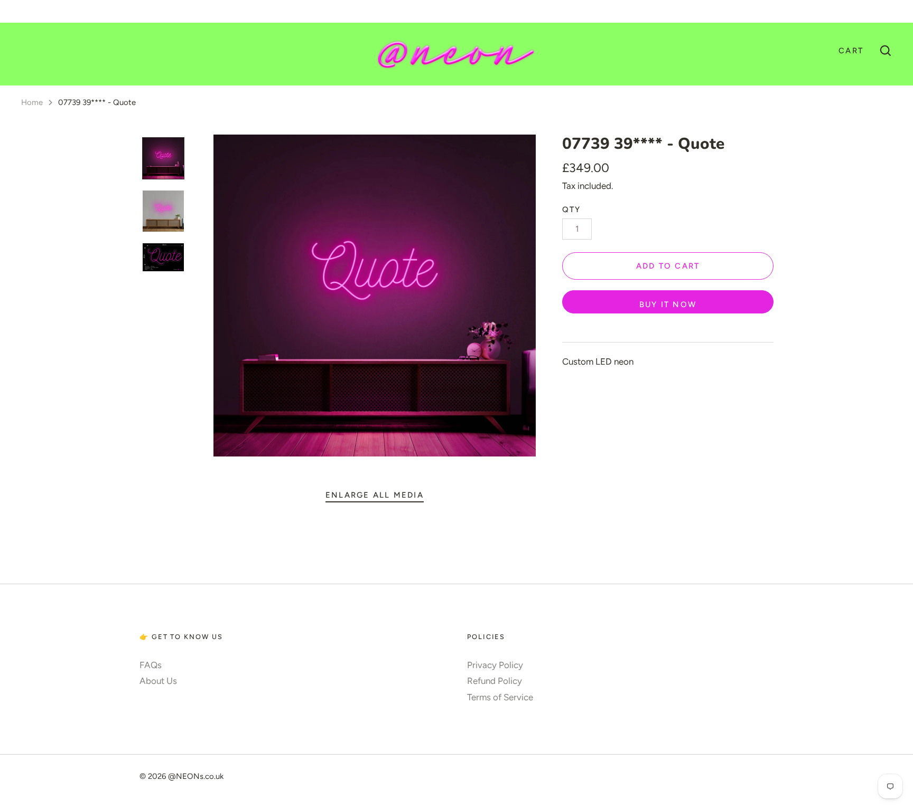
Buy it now (667, 304)
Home (32, 102)
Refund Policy (494, 680)
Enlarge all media (374, 495)
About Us (158, 680)
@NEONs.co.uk (195, 776)
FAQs (150, 665)
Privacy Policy (495, 665)
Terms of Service (500, 697)
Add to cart (668, 266)
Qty (571, 209)
